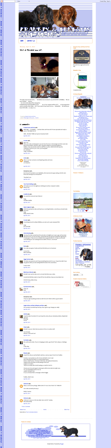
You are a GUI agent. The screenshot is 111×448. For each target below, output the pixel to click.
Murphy (25, 353)
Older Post (66, 409)
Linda (25, 158)
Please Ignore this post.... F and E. (31, 117)
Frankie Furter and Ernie (29, 127)
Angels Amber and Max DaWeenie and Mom (34, 305)
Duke (25, 246)
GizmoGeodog (27, 233)
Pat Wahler (26, 340)
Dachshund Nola (27, 286)
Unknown (26, 383)
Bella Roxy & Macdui (28, 272)
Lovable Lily (26, 194)
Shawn (25, 327)
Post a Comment (26, 406)
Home (44, 409)
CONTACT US (31, 41)
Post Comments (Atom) (31, 412)
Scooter (25, 140)
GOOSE (25, 314)
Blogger (62, 444)
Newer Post (22, 409)
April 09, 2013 (27, 393)
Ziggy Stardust (27, 259)
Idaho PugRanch (27, 207)
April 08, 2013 (27, 136)
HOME (21, 41)
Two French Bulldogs (29, 184)
